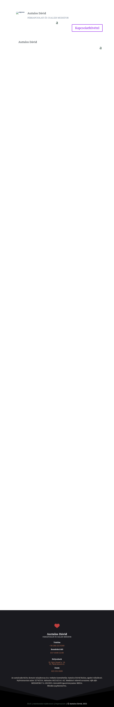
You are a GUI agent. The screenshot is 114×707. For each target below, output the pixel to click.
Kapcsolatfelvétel (87, 28)
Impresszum (60, 703)
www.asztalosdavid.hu (26, 102)
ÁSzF (29, 703)
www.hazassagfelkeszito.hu (58, 102)
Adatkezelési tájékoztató (43, 703)
